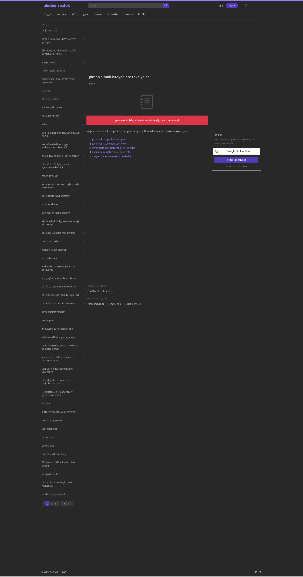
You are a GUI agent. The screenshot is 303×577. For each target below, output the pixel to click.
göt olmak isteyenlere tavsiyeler (109, 139)
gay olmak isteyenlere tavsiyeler (109, 143)
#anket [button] (98, 14)
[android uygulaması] (139, 14)
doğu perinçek (133, 303)
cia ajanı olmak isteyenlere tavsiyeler (111, 156)
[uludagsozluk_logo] (57, 6)
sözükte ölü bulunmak (99, 291)
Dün (74, 14)
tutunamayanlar (96, 303)
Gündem (61, 14)
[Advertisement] (173, 44)
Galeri (86, 14)
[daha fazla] (246, 5)
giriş (221, 5)
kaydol (232, 5)
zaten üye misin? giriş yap (236, 166)
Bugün (48, 14)
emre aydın (115, 303)
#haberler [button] (113, 14)
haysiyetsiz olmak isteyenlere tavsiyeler (113, 147)
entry (92, 83)
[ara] (166, 5)
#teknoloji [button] (128, 14)
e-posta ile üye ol (236, 159)
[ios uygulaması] (143, 14)
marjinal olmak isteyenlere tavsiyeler (111, 152)
